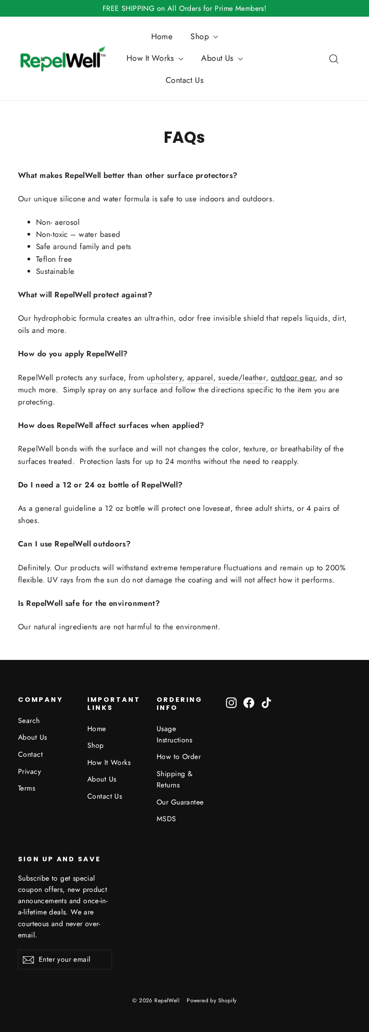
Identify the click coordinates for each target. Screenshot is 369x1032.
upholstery (164, 377)
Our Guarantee (180, 802)
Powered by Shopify (212, 1000)
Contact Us (184, 80)
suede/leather (242, 377)
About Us (218, 58)
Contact (30, 754)
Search (29, 720)
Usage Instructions (174, 734)
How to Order (179, 756)
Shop (200, 36)
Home (162, 36)
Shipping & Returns (175, 779)
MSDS (166, 819)
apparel (200, 377)
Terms (26, 788)
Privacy (29, 771)
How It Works (151, 58)
